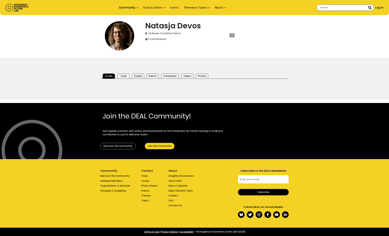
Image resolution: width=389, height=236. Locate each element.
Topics (145, 200)
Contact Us (175, 205)
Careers (173, 195)
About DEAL (175, 181)
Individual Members (111, 181)
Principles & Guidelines (113, 190)
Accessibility (186, 231)
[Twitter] (250, 214)
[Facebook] (267, 214)
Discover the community (118, 146)
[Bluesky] (241, 214)
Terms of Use (151, 231)
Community (127, 7)
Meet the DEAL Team (181, 190)
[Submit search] (370, 7)
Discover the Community (115, 176)
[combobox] (345, 7)
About (219, 7)
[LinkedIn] (285, 214)
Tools (144, 176)
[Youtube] (276, 214)
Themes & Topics (195, 7)
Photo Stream (149, 185)
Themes (146, 195)
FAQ (171, 200)
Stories (145, 181)
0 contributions (157, 39)
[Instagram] (259, 214)
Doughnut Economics (181, 176)
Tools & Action (152, 7)
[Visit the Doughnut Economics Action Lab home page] (16, 7)
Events (174, 7)
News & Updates (178, 185)
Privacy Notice (169, 231)
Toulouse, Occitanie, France (164, 33)
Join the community (159, 146)
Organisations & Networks (115, 185)
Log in (379, 7)
